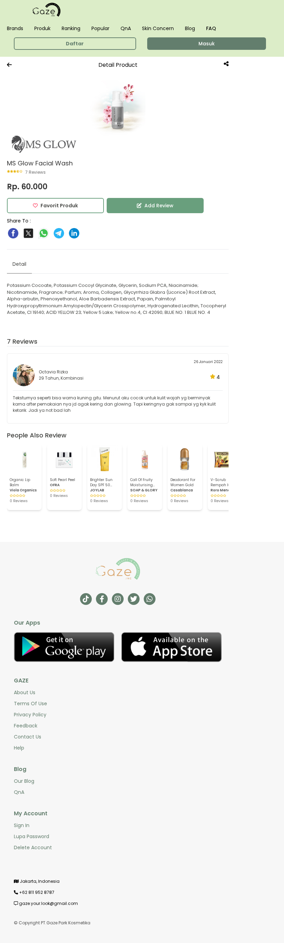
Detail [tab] (19, 264)
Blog (190, 28)
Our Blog (24, 781)
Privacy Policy (30, 714)
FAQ (211, 28)
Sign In (21, 825)
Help (19, 747)
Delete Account (33, 847)
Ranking (71, 28)
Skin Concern (158, 28)
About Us (24, 692)
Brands (15, 28)
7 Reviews (22, 341)
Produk (42, 28)
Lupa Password (31, 836)
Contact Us (27, 736)
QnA (126, 28)
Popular (100, 28)
